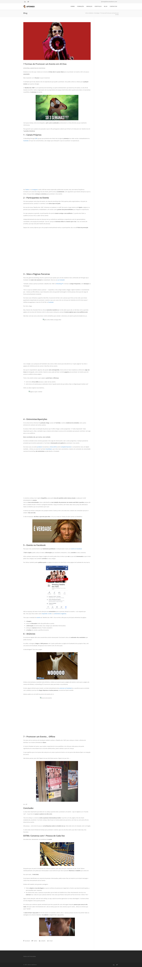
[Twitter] (28, 1)
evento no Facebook (76, 549)
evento (39, 617)
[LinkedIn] (25, 1)
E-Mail (51, 941)
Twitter (27, 189)
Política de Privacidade (29, 956)
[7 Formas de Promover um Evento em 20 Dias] (57, 41)
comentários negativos (60, 613)
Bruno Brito (53, 447)
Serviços (89, 6)
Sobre (73, 6)
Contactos (113, 6)
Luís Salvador (61, 280)
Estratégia (26, 68)
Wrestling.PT (60, 283)
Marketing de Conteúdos (37, 68)
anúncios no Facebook (65, 688)
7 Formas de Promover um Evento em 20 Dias (45, 64)
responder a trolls (47, 613)
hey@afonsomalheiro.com (109, 1)
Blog (105, 6)
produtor (39, 447)
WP (36, 138)
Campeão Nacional (66, 447)
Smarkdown (48, 449)
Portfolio (98, 6)
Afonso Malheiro (32, 964)
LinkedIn (42, 941)
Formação (80, 6)
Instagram (35, 189)
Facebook (25, 140)
